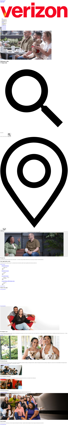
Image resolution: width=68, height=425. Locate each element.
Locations (3, 24)
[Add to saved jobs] (2, 269)
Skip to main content (2, 0)
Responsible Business (3, 378)
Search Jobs (1, 132)
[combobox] (4, 229)
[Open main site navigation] (1, 30)
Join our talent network (3, 26)
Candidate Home (4, 25)
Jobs (2, 18)
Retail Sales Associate (5, 265)
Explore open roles (2, 264)
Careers (4, 1)
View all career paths (3, 289)
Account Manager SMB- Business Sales (8, 281)
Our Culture (1, 335)
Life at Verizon (3, 21)
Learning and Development (3, 392)
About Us (1, 1)
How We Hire (3, 23)
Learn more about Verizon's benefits (4, 364)
